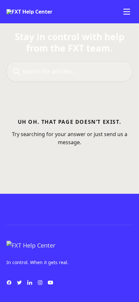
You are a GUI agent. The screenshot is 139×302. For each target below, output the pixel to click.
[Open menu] (127, 12)
